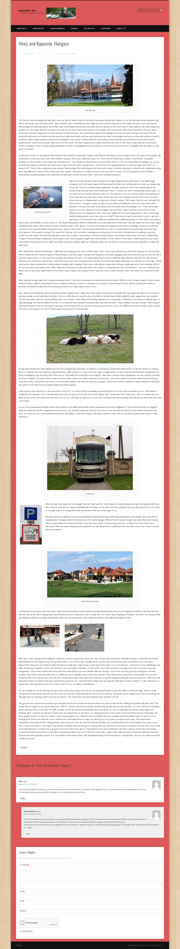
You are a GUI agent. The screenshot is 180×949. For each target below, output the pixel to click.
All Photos (89, 28)
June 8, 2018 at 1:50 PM (32, 814)
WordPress (159, 945)
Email (22, 901)
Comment (24, 865)
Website (23, 910)
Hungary (72, 53)
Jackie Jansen (29, 53)
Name (22, 891)
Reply (23, 798)
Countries (106, 28)
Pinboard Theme (145, 945)
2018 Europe (63, 53)
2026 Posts (21, 28)
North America (57, 28)
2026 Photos (38, 28)
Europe (74, 28)
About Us (121, 28)
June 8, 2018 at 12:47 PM (28, 784)
